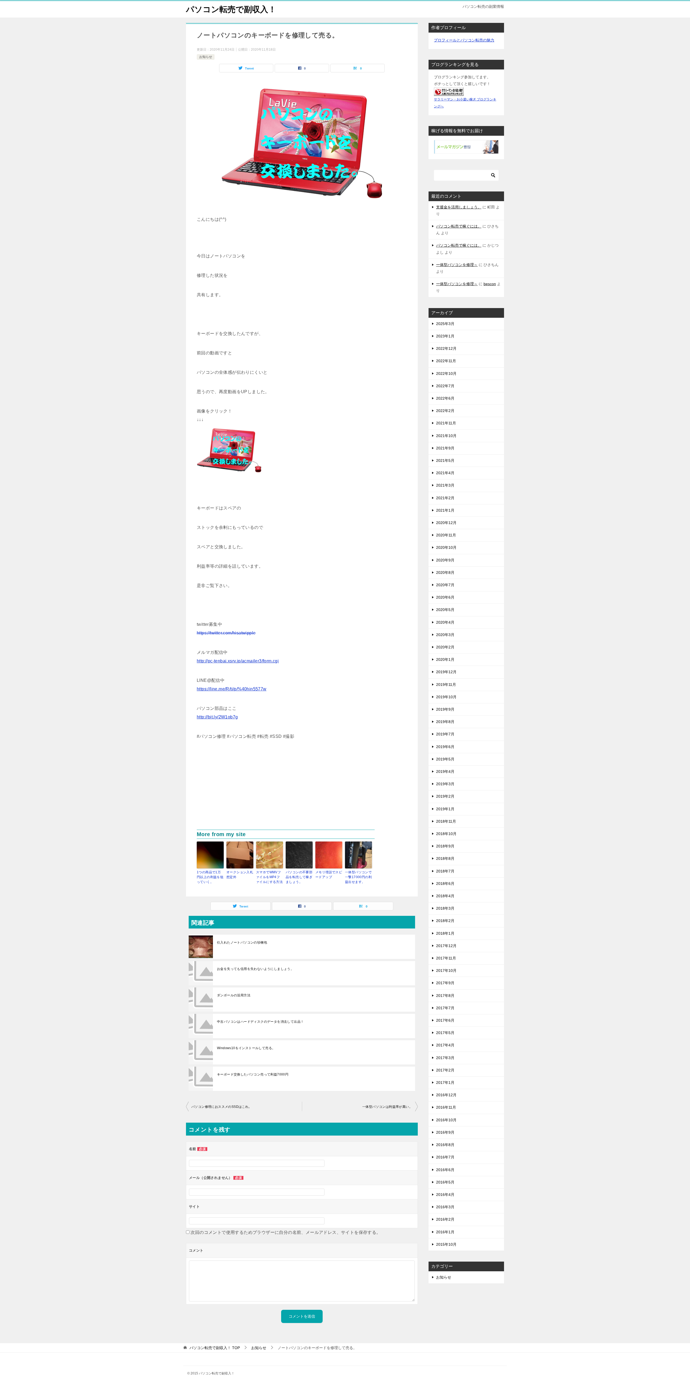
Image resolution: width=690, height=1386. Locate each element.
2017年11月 (446, 958)
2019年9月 (445, 709)
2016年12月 (446, 1095)
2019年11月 (446, 684)
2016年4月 (445, 1194)
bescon (490, 284)
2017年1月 (445, 1082)
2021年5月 (445, 460)
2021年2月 (445, 498)
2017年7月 (445, 1008)
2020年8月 (445, 572)
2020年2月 (445, 647)
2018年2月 (445, 921)
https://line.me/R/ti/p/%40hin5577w (232, 689)
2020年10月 (446, 547)
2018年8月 (445, 858)
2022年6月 (445, 398)
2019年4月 (445, 771)
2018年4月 (445, 896)
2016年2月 (445, 1219)
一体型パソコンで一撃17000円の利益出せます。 (358, 877)
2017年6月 (445, 1020)
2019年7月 (445, 734)
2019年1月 (445, 809)
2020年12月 (446, 523)
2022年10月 (446, 373)
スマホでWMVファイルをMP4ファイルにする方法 (269, 877)
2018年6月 (445, 883)
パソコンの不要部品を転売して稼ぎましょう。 (299, 877)
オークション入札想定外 (239, 874)
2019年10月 (446, 697)
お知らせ (205, 57)
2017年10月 (446, 970)
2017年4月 (445, 1045)
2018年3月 (445, 908)
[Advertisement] (302, 789)
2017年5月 (445, 1033)
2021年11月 (446, 423)
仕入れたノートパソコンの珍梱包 (242, 942)
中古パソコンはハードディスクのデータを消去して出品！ (260, 1022)
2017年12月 (446, 946)
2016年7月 (445, 1157)
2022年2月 (445, 411)
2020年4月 (445, 622)
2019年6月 (445, 747)
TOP (214, 1348)
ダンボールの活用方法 (233, 995)
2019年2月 (445, 796)
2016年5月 (445, 1182)
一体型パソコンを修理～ (457, 265)
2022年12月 (446, 348)
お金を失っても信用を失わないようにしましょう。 (255, 969)
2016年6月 (445, 1170)
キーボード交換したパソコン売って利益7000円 (252, 1074)
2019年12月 (446, 672)
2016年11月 (446, 1107)
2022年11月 (446, 361)
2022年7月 (445, 386)
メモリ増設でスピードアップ (328, 874)
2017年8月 (445, 995)
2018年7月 (445, 871)
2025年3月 (445, 324)
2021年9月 (445, 448)
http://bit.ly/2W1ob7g (217, 717)
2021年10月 (446, 436)
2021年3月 (445, 485)
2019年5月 (445, 759)
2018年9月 (445, 846)
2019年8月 (445, 722)
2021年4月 (445, 473)
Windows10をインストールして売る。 (246, 1048)
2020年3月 (445, 635)
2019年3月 (445, 784)
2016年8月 (445, 1145)
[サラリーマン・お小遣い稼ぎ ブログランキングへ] (449, 92)
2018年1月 (445, 933)
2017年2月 (445, 1070)
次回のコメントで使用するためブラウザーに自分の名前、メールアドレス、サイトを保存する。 (286, 1232)
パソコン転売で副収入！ (231, 9)
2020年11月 (446, 535)
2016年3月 (445, 1207)
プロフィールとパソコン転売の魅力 (464, 40)
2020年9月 (445, 560)
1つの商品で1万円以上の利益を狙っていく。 (210, 877)
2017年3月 (445, 1058)
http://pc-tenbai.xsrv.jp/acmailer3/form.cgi (238, 661)
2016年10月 (446, 1120)
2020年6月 (445, 597)
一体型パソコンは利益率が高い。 (387, 1107)
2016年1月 (445, 1232)
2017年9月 (445, 983)
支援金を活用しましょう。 (458, 207)
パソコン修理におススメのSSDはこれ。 (221, 1107)
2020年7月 (445, 585)
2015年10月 (446, 1244)
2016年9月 (445, 1132)
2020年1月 (445, 659)
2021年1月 (445, 510)
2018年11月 (446, 821)
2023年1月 (445, 336)
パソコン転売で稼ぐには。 (458, 226)
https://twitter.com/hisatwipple (226, 633)
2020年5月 (445, 610)
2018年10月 (446, 834)
